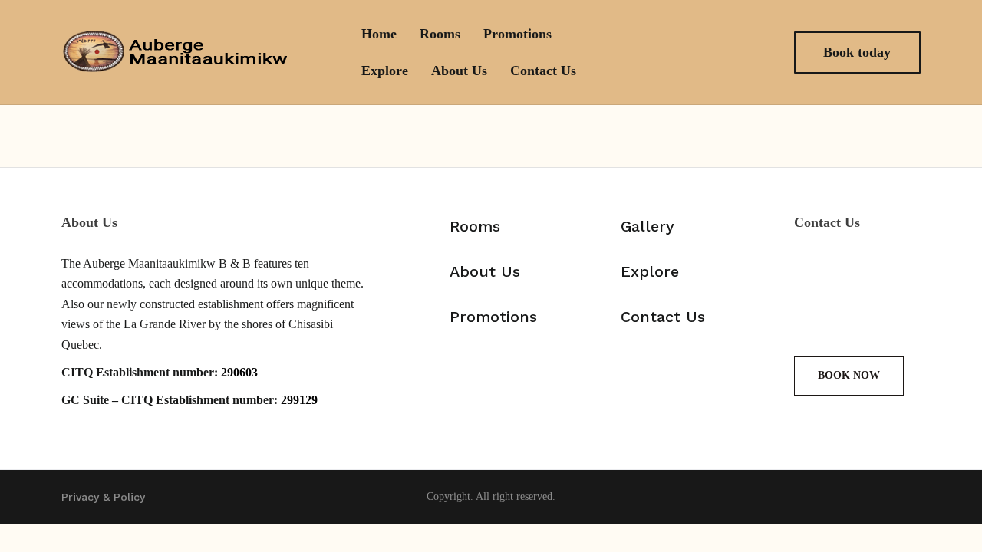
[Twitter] (889, 272)
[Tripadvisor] (889, 315)
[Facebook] (722, 52)
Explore (384, 70)
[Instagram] (757, 52)
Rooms (440, 33)
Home (379, 33)
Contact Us (543, 70)
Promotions (517, 33)
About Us (459, 70)
